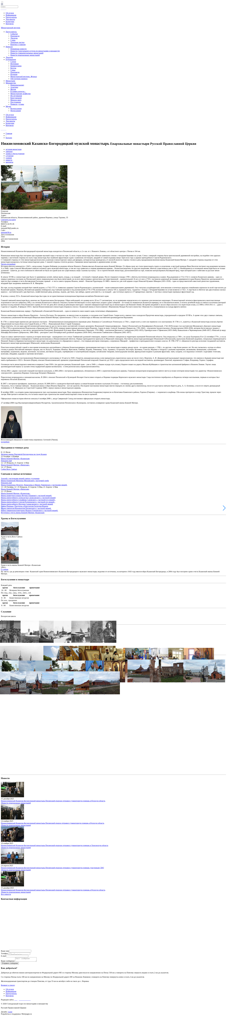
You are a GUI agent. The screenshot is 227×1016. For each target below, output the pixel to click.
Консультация (16, 98)
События (14, 34)
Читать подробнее (8, 264)
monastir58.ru (6, 232)
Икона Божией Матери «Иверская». (15, 465)
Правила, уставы (17, 104)
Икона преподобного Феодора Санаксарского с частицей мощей (27, 504)
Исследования (16, 96)
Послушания (15, 102)
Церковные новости (18, 49)
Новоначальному (17, 85)
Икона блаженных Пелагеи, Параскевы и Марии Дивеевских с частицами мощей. (34, 485)
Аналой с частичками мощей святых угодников (20, 478)
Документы (10, 19)
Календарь (10, 22)
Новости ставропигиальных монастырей (26, 53)
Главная (9, 133)
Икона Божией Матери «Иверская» (15, 489)
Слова (12, 40)
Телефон (4, 953)
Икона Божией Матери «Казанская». (15, 493)
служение (9, 156)
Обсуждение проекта (18, 79)
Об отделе (10, 13)
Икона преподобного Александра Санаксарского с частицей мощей (28, 498)
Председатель (11, 17)
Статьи (13, 62)
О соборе (4, 569)
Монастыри (10, 81)
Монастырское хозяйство (20, 94)
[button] (224, 508)
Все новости (6, 894)
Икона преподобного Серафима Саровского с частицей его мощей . (28, 500)
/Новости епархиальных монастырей (16, 803)
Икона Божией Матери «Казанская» (15, 459)
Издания (13, 74)
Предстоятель (11, 32)
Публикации (11, 59)
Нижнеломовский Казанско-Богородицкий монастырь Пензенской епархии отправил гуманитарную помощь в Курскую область (53, 801)
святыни (9, 151)
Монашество (11, 83)
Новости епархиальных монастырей (25, 55)
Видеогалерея (16, 109)
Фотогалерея (15, 111)
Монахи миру (16, 100)
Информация (11, 15)
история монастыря (13, 149)
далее (10, 1012)
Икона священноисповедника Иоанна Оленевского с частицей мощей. (29, 510)
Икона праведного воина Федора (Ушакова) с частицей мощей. (26, 496)
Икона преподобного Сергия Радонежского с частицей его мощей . (28, 502)
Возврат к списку (8, 985)
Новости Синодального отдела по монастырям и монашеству (35, 51)
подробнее (5, 442)
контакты (9, 162)
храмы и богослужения (15, 154)
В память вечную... (18, 91)
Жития (13, 89)
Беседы (13, 68)
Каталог (9, 138)
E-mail (3, 956)
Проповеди (15, 36)
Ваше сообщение (8, 961)
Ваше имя (5, 951)
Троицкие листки (17, 42)
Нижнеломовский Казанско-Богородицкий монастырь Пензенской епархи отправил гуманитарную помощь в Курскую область (52, 823)
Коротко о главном (18, 45)
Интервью (14, 64)
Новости (9, 47)
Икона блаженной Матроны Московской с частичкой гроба (25, 481)
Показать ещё (6, 461)
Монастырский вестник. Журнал (23, 77)
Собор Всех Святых (9, 469)
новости (9, 160)
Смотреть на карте (8, 220)
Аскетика (14, 87)
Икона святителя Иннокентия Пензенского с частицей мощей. (26, 508)
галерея (9, 158)
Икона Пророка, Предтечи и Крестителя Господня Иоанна (24, 506)
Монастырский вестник (10, 28)
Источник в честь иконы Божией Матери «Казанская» (23, 513)
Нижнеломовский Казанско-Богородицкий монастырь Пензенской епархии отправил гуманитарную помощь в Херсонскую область (54, 845)
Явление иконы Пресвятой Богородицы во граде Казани (24, 454)
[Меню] (2, 4)
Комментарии (16, 66)
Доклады (14, 38)
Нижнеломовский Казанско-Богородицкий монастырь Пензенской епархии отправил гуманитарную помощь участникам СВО (52, 868)
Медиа (8, 106)
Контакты (10, 24)
